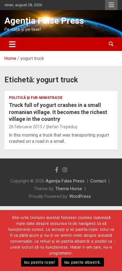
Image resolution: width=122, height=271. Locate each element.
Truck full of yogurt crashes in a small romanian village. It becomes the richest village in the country (58, 112)
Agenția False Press (44, 20)
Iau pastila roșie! (39, 262)
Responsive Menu (111, 5)
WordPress (80, 196)
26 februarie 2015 (25, 126)
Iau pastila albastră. (82, 262)
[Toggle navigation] (12, 44)
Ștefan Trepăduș (61, 126)
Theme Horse (68, 188)
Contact (98, 181)
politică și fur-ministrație (35, 98)
